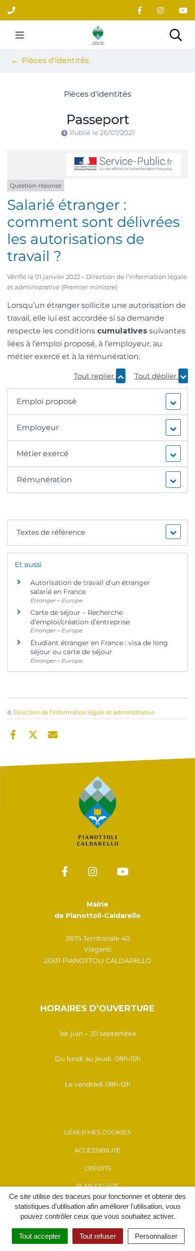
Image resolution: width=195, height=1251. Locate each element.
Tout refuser (98, 1236)
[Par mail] (53, 734)
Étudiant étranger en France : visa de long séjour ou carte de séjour (99, 648)
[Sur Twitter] (33, 734)
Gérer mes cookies (97, 1132)
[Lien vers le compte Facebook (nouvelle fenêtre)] (140, 10)
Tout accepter (40, 1236)
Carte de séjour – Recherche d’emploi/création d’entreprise (80, 617)
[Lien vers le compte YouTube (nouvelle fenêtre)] (183, 10)
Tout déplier (156, 375)
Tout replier (95, 375)
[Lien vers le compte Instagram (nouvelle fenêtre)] (160, 10)
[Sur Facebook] (13, 734)
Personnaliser (156, 1236)
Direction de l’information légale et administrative (83, 712)
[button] (97, 401)
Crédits (97, 1168)
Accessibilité (97, 1150)
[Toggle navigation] (20, 34)
